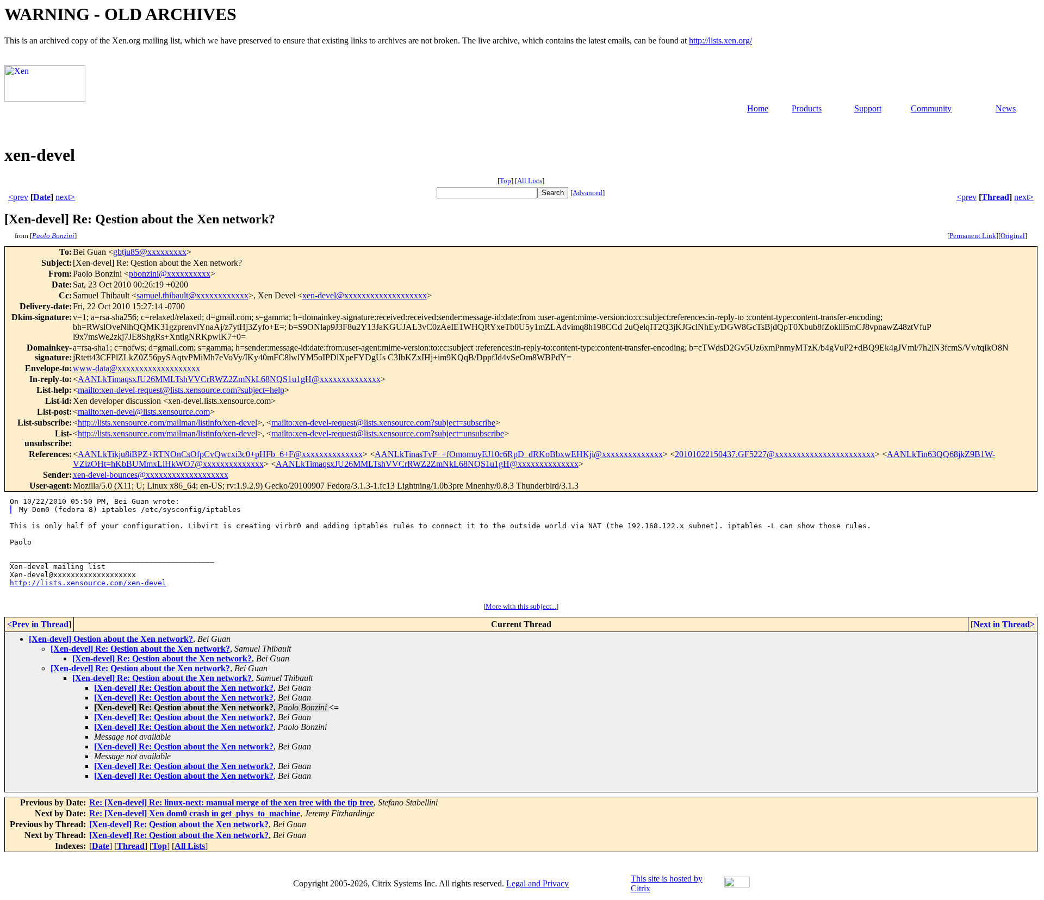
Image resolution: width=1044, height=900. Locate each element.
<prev (18, 197)
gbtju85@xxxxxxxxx (150, 252)
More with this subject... (521, 606)
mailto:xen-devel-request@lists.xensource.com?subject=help (181, 390)
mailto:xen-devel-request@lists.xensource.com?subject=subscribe (383, 422)
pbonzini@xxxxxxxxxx (169, 273)
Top (505, 181)
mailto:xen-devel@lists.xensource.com (144, 411)
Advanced (587, 193)
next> (65, 197)
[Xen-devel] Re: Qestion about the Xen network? (140, 648)
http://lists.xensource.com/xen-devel (88, 583)
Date (42, 197)
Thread (995, 197)
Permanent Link (972, 236)
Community (931, 108)
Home (757, 108)
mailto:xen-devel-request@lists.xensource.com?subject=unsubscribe (387, 433)
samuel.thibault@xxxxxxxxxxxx (192, 295)
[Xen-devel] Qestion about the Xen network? (111, 638)
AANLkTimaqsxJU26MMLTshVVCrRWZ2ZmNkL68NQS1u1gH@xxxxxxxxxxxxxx (229, 379)
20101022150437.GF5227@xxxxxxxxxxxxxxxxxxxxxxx (775, 454)
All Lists (529, 181)
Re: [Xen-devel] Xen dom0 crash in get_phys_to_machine (194, 813)
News (1006, 108)
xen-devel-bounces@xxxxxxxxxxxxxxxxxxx (150, 474)
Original (1012, 236)
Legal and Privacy (537, 883)
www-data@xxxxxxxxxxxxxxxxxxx (136, 368)
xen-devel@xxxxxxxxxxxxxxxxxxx (364, 295)
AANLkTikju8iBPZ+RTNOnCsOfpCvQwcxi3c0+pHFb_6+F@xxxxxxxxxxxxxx (220, 454)
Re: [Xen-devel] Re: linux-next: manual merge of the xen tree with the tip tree (231, 802)
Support (867, 108)
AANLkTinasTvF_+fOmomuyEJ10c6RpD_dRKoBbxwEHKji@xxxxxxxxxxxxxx (519, 454)
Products (807, 108)
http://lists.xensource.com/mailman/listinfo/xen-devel (167, 422)
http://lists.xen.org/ (720, 40)
